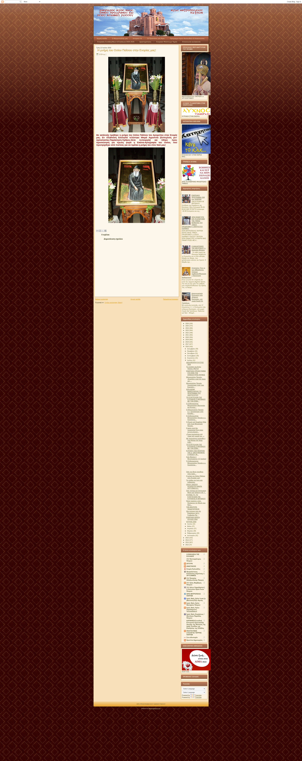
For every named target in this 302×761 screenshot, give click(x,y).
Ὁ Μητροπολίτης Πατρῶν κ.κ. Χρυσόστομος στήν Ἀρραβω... (194, 412)
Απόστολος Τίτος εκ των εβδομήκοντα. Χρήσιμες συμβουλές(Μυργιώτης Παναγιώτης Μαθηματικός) (194, 272)
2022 (187, 333)
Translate (198, 695)
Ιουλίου (190, 360)
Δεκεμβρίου (191, 349)
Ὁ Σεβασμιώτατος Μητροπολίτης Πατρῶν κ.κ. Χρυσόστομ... (196, 463)
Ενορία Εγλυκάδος (193, 569)
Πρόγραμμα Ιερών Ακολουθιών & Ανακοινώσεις (187, 38)
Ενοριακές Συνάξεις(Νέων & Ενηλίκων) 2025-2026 (115, 42)
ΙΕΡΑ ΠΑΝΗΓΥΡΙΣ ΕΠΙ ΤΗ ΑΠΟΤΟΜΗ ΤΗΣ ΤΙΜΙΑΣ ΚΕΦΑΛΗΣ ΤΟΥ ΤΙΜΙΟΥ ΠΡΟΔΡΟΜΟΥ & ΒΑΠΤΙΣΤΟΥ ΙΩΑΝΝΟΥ (193, 223)
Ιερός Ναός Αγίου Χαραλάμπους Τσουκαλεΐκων (193, 609)
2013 (187, 542)
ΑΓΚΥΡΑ (190, 563)
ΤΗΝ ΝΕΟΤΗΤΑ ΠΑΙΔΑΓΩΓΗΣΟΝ (192, 508)
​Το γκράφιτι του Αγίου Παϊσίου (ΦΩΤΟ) (193, 368)
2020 (187, 337)
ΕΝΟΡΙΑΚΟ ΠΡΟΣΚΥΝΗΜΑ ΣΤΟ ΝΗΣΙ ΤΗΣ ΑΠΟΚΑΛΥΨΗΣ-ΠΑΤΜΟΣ (196, 373)
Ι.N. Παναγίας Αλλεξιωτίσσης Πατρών (195, 579)
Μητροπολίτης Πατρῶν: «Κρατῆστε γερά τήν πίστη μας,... (196, 379)
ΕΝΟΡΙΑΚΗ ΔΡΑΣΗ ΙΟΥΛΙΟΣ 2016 (193, 518)
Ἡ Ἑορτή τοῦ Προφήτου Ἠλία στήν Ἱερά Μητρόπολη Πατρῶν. (196, 424)
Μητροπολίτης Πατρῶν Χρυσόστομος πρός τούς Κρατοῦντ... (195, 385)
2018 (187, 342)
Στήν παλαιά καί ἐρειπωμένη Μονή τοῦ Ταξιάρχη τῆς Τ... (196, 491)
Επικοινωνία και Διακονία (191, 42)
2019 (187, 339)
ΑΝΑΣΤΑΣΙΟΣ (191, 566)
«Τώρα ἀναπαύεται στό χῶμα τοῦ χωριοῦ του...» (195, 435)
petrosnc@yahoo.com (154, 708)
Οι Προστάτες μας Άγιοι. (156, 38)
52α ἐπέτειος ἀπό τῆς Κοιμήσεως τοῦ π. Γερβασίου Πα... (193, 513)
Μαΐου (189, 526)
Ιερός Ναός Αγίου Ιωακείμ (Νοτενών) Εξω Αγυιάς (196, 599)
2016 (187, 346)
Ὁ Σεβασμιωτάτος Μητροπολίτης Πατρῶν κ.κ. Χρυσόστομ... (196, 418)
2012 (187, 545)
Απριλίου (190, 528)
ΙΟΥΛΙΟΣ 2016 (191, 522)
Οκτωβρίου (191, 353)
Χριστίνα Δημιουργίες (195, 640)
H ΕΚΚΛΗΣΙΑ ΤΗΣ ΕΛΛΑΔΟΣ (193, 555)
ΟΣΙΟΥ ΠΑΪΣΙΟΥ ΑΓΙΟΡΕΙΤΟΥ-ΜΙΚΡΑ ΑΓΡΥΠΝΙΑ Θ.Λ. (194, 486)
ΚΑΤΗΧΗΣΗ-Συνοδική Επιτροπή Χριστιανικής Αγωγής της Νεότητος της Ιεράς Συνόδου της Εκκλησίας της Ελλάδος (196, 624)
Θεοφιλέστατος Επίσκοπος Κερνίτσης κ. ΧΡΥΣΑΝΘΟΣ (196, 573)
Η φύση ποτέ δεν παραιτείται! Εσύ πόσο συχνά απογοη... (194, 430)
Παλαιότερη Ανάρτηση (170, 299)
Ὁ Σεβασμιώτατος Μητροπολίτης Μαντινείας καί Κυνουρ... (195, 405)
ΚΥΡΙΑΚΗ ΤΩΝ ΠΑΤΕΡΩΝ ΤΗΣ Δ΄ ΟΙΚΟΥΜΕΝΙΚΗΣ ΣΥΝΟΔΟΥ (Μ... (195, 453)
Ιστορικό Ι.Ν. (137, 38)
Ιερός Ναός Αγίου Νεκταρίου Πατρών (193, 604)
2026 (187, 323)
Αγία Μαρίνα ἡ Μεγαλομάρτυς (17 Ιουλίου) (196, 458)
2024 (187, 328)
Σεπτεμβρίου (191, 356)
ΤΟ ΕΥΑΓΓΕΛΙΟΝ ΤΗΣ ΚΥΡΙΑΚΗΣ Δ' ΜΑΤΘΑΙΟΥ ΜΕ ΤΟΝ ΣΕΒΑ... (196, 446)
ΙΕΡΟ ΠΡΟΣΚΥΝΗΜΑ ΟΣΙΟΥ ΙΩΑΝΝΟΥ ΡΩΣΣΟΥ (151, 704)
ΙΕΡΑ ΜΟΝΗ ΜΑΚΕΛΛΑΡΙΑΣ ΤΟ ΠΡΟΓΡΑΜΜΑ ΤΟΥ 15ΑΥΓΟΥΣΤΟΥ (193, 392)
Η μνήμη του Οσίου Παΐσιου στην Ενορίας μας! (126, 50)
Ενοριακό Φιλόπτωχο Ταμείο (166, 42)
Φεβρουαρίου (192, 533)
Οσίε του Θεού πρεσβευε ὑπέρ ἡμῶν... (194, 473)
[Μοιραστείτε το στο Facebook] (105, 231)
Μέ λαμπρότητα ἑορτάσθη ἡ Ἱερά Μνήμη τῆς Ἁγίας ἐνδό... (195, 440)
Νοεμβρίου (191, 351)
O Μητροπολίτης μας (120, 38)
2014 (187, 540)
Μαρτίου (190, 531)
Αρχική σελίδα (102, 38)
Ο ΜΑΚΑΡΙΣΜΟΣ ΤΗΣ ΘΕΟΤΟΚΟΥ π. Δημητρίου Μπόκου (199, 248)
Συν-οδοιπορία (192, 637)
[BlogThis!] (100, 231)
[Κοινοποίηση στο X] (103, 231)
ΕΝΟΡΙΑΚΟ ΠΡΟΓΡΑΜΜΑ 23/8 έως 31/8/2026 (198, 197)
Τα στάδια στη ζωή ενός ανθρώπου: (194, 481)
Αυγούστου (191, 358)
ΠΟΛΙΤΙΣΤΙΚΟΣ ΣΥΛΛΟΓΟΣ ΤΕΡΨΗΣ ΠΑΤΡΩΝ (194, 633)
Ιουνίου (190, 524)
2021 (187, 335)
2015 (187, 538)
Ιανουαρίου (191, 535)
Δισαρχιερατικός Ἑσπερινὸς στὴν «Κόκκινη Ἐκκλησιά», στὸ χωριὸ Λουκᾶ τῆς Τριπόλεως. (192, 298)
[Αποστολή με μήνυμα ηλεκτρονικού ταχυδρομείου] (97, 231)
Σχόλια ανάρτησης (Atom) (113, 302)
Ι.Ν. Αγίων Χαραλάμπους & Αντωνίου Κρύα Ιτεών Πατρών (196, 589)
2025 (187, 326)
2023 (187, 330)
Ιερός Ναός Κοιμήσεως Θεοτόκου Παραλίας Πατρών (195, 616)
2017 (187, 344)
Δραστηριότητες (145, 42)
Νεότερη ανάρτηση (101, 299)
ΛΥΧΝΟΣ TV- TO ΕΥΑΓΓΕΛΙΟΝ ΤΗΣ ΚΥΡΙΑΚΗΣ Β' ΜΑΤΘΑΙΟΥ (196, 497)
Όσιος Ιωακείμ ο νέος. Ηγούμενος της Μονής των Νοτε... (196, 503)
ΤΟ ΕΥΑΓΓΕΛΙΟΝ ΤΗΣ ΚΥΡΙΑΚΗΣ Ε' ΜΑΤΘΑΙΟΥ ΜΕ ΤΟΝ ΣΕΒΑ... (196, 399)
